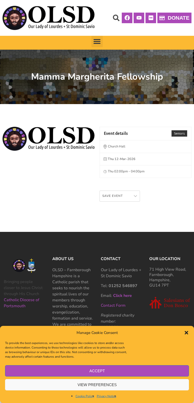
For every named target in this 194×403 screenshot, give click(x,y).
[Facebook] (127, 18)
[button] (186, 332)
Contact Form (113, 305)
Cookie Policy (85, 396)
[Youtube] (139, 18)
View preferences (97, 385)
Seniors (179, 133)
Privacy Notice (106, 396)
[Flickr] (151, 18)
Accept (97, 371)
